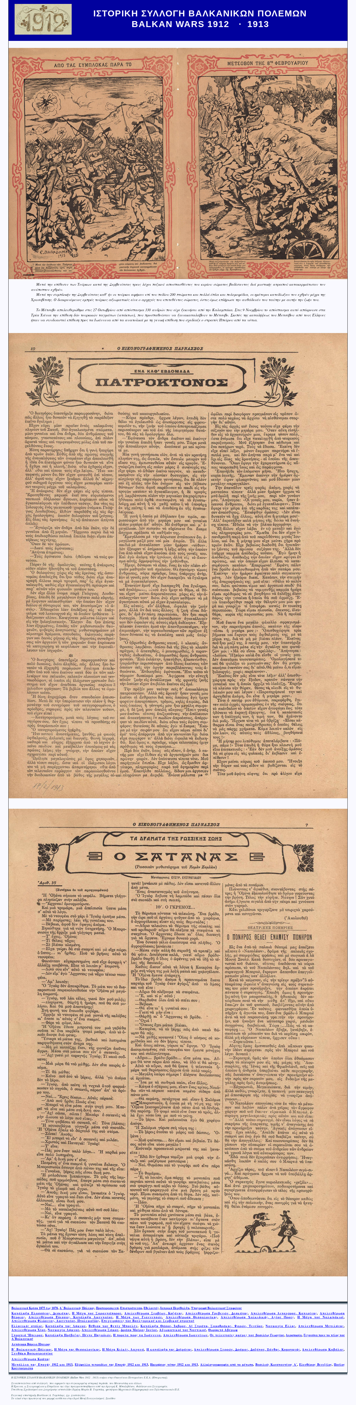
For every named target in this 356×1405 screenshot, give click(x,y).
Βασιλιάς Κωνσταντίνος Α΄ (276, 1364)
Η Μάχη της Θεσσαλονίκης (77, 1349)
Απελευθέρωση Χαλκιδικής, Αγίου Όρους (257, 1317)
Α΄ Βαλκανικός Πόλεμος (76, 1308)
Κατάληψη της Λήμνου (65, 1326)
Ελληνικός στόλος (26, 1326)
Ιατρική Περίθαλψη (174, 1308)
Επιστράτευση (131, 1308)
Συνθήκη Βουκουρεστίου (32, 1353)
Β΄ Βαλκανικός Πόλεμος (31, 1349)
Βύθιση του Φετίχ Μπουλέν (113, 1326)
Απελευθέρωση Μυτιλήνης (321, 1326)
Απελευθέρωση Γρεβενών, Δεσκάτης (216, 1313)
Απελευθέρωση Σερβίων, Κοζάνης (153, 1313)
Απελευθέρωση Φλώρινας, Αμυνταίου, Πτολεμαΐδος (55, 1321)
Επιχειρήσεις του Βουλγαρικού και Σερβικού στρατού (147, 1321)
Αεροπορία (294, 1335)
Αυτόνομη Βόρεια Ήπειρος (30, 1344)
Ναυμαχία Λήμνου (63, 1330)
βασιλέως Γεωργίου (247, 1335)
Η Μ (105, 1349)
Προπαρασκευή (107, 1308)
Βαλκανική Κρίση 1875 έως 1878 (34, 1308)
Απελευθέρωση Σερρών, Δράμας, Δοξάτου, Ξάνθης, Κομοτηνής (247, 1349)
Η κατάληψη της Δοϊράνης (169, 1349)
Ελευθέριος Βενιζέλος (315, 1364)
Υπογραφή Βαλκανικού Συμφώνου (216, 1308)
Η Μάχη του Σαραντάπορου (96, 1313)
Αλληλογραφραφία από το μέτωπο (226, 1364)
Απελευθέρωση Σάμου (100, 1330)
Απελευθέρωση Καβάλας (323, 1349)
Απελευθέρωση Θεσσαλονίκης (191, 1317)
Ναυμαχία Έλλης (280, 1326)
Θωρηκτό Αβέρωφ (223, 1330)
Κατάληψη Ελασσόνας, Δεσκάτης (40, 1313)
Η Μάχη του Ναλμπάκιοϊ (320, 1317)
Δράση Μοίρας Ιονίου (139, 1330)
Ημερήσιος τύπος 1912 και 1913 (174, 1364)
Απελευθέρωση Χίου (28, 1330)
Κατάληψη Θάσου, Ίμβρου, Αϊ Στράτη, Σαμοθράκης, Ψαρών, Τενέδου (201, 1326)
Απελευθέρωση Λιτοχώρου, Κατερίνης (284, 1313)
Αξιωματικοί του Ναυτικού (182, 1330)
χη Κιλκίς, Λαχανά (127, 1349)
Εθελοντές (151, 1308)
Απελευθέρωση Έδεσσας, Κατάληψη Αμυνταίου (70, 1317)
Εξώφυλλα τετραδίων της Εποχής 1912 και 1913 (111, 1364)
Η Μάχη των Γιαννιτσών (139, 1317)
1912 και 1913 (41, 1364)
